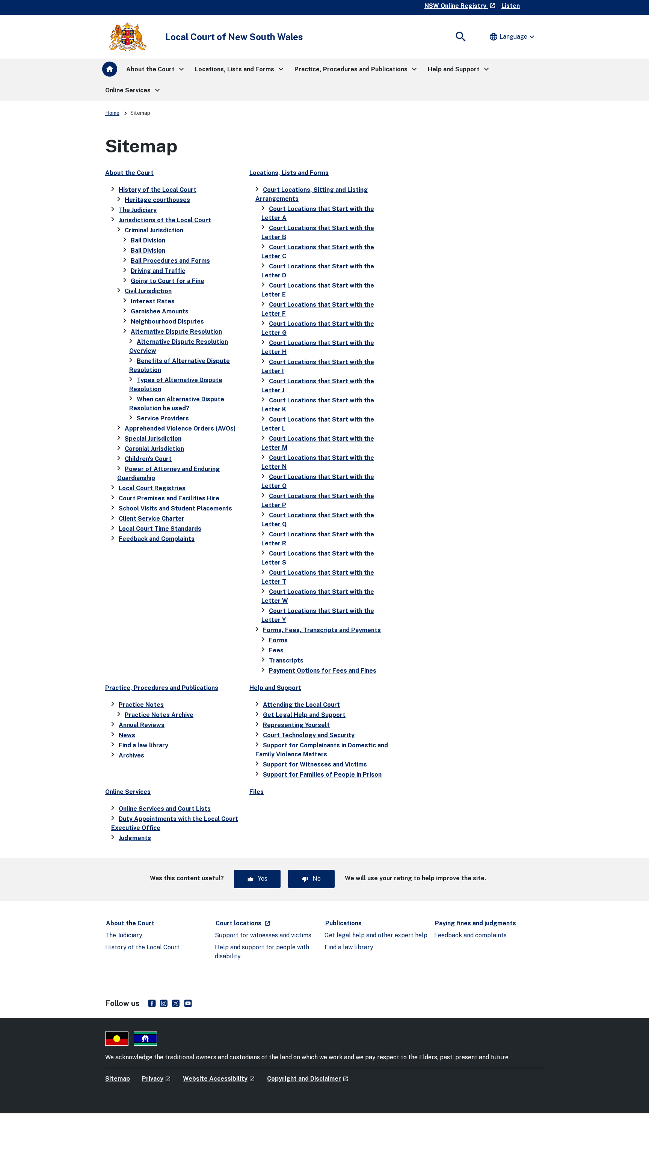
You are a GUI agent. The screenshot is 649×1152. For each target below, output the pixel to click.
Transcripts (286, 660)
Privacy (156, 1078)
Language (512, 36)
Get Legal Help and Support (304, 714)
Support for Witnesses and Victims (315, 764)
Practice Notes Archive (159, 714)
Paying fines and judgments (475, 923)
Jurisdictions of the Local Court (165, 220)
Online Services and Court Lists (165, 808)
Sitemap (117, 1078)
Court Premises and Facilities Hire (169, 498)
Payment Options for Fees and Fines (322, 670)
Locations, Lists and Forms (289, 172)
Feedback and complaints (470, 935)
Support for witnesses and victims (263, 935)
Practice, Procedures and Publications (161, 687)
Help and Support (275, 687)
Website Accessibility (219, 1078)
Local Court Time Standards (160, 528)
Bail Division (148, 240)
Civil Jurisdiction (148, 291)
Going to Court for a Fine (167, 281)
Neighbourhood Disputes (167, 321)
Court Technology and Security (309, 735)
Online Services (128, 791)
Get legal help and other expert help (375, 935)
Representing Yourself (296, 725)
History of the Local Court (157, 189)
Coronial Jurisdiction (154, 448)
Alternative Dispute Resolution (176, 331)
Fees (276, 650)
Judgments (135, 838)
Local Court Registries (152, 488)
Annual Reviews (142, 725)
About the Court (129, 172)
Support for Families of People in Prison (322, 774)
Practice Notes (141, 704)
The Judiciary (138, 210)
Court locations (243, 923)
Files (256, 791)
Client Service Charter (151, 518)
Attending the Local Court (301, 704)
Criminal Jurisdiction (154, 230)
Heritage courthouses (157, 199)
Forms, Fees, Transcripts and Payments (322, 630)
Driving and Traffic (158, 270)
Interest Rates (153, 301)
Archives (131, 755)
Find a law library (143, 745)
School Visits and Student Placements (175, 508)
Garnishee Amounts (160, 311)
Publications (343, 923)
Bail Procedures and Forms (170, 260)
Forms (278, 640)
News (127, 735)
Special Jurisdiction (153, 438)
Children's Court (148, 458)
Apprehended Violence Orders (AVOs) (180, 428)
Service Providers (163, 418)
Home (112, 113)
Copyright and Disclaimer (308, 1078)
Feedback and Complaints (157, 538)
